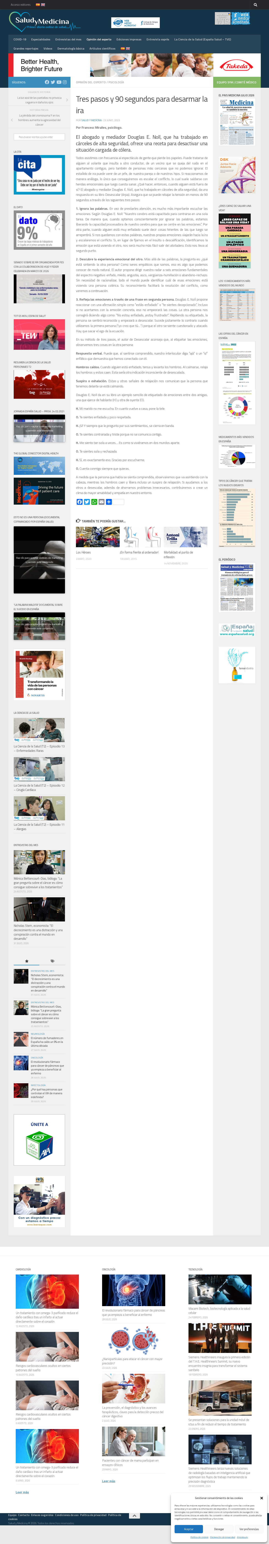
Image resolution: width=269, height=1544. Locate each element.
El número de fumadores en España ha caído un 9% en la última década (47, 1042)
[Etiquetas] (52, 961)
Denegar (219, 1529)
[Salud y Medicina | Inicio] (87, 22)
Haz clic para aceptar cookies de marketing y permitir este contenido (39, 428)
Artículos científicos (102, 48)
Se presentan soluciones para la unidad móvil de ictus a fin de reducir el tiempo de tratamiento (218, 1422)
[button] (262, 1498)
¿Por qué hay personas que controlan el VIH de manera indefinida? (46, 1093)
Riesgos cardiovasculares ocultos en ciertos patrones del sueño (43, 1368)
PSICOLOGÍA (116, 82)
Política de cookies (199, 1537)
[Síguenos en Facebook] (47, 82)
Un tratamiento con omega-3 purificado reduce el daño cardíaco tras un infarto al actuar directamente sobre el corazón (47, 1317)
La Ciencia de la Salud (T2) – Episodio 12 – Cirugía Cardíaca (39, 787)
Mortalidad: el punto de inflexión (178, 554)
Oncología (37, 1057)
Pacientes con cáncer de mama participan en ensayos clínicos (130, 1462)
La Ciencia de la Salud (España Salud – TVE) (202, 39)
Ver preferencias (249, 1529)
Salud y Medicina (91, 120)
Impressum (242, 1537)
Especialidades (40, 39)
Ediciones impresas (129, 39)
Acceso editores (21, 4)
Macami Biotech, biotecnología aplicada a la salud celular (219, 1310)
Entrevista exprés (158, 39)
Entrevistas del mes (68, 39)
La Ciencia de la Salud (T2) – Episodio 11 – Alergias (39, 826)
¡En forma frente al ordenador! (139, 552)
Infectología (38, 1085)
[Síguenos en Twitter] (53, 82)
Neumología (38, 1034)
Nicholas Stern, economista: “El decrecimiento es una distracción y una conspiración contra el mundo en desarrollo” (38, 932)
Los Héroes (83, 552)
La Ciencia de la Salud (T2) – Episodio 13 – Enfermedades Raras (39, 748)
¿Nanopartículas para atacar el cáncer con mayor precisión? (132, 1361)
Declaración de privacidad (222, 1537)
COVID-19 (20, 39)
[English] (40, 5)
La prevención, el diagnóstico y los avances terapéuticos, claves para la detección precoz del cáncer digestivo (132, 1412)
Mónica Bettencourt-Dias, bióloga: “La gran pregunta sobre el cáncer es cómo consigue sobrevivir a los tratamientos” (38, 882)
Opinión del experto (99, 39)
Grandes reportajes (26, 48)
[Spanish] (35, 5)
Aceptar (188, 1529)
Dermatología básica (70, 48)
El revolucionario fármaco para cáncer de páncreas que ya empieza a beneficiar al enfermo (47, 1067)
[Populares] (26, 961)
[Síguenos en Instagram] (64, 82)
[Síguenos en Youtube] (59, 82)
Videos (48, 48)
